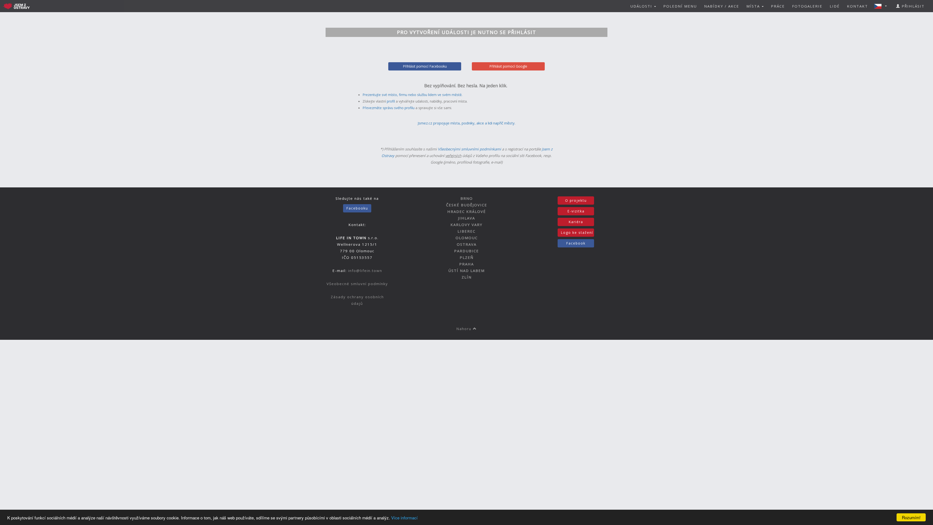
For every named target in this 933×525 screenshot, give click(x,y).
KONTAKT (857, 6)
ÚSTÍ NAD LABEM (466, 270)
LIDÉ (835, 6)
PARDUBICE (466, 250)
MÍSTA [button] (753, 6)
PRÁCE (778, 6)
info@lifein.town (365, 270)
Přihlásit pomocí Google (508, 66)
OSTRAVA (466, 244)
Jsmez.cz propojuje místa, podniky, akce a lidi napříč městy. (466, 123)
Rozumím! (911, 517)
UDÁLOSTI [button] (642, 6)
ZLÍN (467, 277)
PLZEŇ (467, 257)
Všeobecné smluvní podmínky (357, 283)
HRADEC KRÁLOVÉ (466, 211)
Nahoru (464, 328)
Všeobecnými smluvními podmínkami (469, 149)
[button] (882, 6)
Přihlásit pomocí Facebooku (425, 66)
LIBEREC (466, 231)
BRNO (466, 198)
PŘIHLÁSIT (912, 6)
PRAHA (466, 264)
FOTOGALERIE (807, 6)
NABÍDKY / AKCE (721, 6)
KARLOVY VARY (466, 224)
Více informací (404, 518)
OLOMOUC (467, 237)
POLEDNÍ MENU (680, 6)
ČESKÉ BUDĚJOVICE (466, 204)
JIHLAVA (466, 218)
